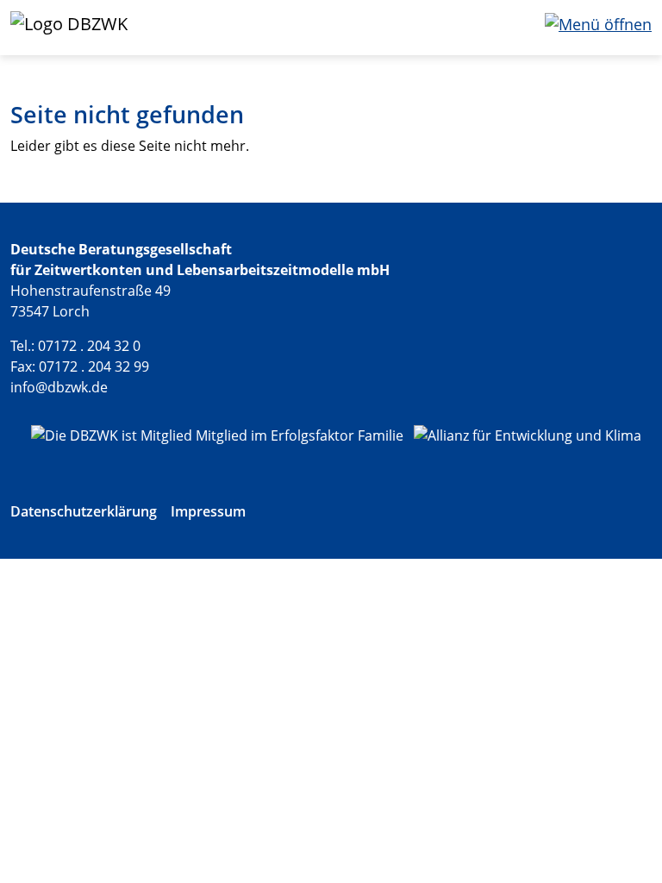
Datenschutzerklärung (83, 511)
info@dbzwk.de (59, 387)
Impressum (208, 511)
